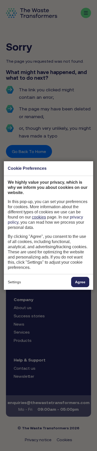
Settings (14, 282)
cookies (39, 217)
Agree (80, 282)
